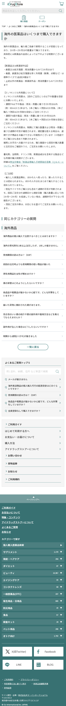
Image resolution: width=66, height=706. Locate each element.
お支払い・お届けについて (19, 437)
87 (57, 566)
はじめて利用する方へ (17, 431)
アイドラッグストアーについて (22, 449)
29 (57, 622)
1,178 (56, 552)
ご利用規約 (13, 479)
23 (57, 608)
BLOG (50, 664)
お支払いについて (11, 512)
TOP (4, 26)
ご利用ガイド (15, 424)
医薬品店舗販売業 (40, 683)
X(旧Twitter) (19, 651)
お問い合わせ (15, 455)
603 (56, 601)
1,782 (56, 636)
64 (57, 587)
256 (56, 559)
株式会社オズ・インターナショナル (33, 695)
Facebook (50, 651)
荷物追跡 (12, 463)
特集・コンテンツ (11, 517)
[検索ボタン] (61, 10)
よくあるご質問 (14, 26)
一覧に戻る (33, 347)
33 (57, 580)
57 (57, 615)
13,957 (55, 573)
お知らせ (12, 471)
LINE (18, 664)
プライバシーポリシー (30, 679)
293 (56, 629)
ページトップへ (33, 499)
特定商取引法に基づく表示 (15, 683)
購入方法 (10, 443)
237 (56, 594)
